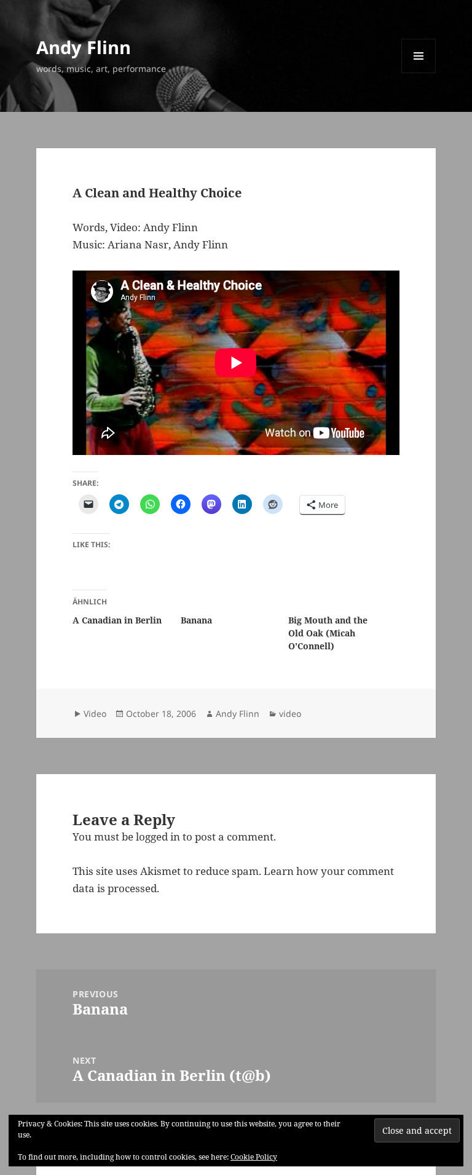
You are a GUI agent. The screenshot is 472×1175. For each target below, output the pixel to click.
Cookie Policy (253, 1157)
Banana (196, 620)
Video (95, 713)
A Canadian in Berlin (117, 620)
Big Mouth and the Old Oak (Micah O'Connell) (328, 633)
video (290, 713)
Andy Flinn (83, 47)
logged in (158, 836)
